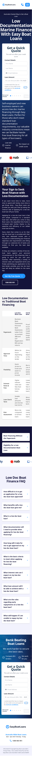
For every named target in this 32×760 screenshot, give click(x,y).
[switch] (25, 87)
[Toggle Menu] (27, 5)
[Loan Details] (14, 95)
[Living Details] (16, 95)
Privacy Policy (7, 750)
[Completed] (20, 95)
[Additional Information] (18, 95)
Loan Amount (9, 77)
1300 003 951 (10, 282)
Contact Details (10, 60)
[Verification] (12, 95)
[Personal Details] (10, 95)
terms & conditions (12, 705)
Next (27, 96)
